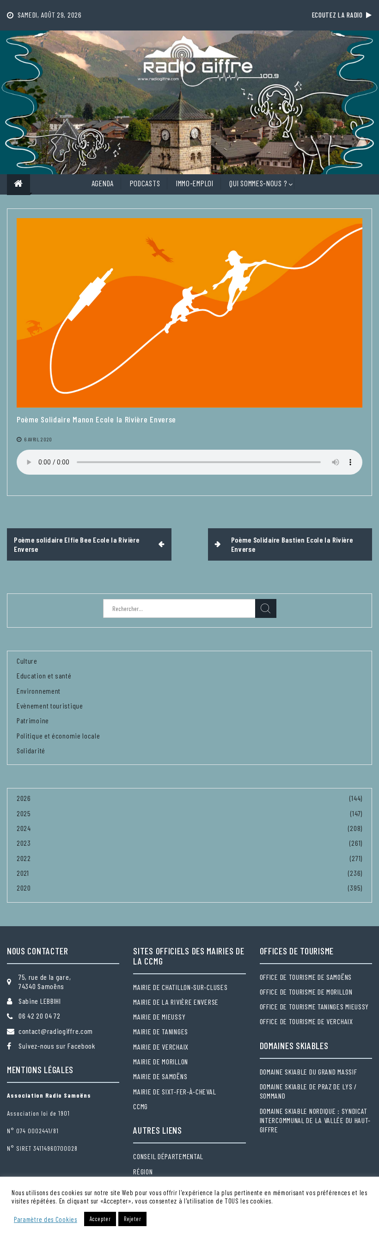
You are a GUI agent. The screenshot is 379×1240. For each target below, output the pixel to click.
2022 (24, 858)
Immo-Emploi (195, 183)
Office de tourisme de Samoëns (306, 976)
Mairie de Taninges (160, 1031)
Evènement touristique (50, 705)
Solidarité (31, 750)
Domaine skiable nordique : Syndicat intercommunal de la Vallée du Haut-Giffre (315, 1120)
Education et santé (44, 675)
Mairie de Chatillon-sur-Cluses (180, 987)
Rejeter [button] (132, 1218)
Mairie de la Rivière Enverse (176, 1001)
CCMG (140, 1106)
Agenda (103, 183)
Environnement (39, 690)
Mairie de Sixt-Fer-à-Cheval (174, 1091)
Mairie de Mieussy (159, 1016)
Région (143, 1171)
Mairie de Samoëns (160, 1076)
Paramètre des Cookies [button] (45, 1219)
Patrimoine (33, 720)
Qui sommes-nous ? (258, 183)
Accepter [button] (100, 1218)
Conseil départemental (168, 1156)
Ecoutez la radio (339, 15)
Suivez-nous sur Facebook (56, 1045)
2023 (24, 842)
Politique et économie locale (58, 735)
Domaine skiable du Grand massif (308, 1071)
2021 (23, 872)
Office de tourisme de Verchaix (306, 1021)
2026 (24, 798)
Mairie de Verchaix (161, 1046)
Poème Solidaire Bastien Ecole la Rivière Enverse (292, 544)
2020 (24, 887)
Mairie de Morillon (160, 1061)
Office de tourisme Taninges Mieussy (314, 1006)
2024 (24, 828)
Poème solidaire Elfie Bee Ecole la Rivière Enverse (76, 544)
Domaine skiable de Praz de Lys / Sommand (308, 1091)
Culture (27, 660)
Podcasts (145, 183)
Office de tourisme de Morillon (306, 991)
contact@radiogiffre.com (55, 1030)
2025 (24, 813)
